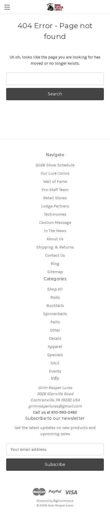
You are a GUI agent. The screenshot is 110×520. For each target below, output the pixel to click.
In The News (55, 230)
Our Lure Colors (55, 173)
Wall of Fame (55, 181)
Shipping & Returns (55, 247)
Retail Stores (55, 197)
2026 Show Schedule (55, 165)
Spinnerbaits (55, 313)
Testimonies (55, 214)
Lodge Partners (55, 206)
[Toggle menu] (7, 7)
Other (55, 330)
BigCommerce (63, 501)
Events (55, 371)
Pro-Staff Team (55, 189)
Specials (55, 354)
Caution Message (55, 222)
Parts (55, 321)
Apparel (55, 346)
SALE (55, 363)
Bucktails (55, 305)
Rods (55, 297)
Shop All (55, 289)
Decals (55, 338)
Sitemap (55, 271)
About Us (55, 238)
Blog (55, 263)
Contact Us (55, 255)
